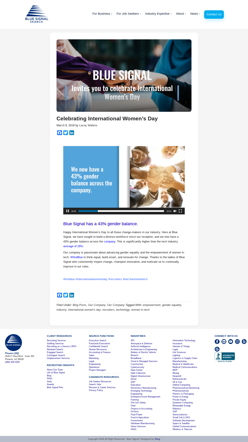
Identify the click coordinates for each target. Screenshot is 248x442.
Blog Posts (79, 305)
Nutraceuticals (180, 379)
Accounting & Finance (100, 352)
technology (123, 309)
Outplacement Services (58, 358)
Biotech (134, 355)
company (109, 241)
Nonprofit (177, 376)
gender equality (171, 305)
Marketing (94, 358)
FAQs (49, 378)
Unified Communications (184, 426)
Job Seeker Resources (100, 381)
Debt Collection (138, 373)
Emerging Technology (141, 390)
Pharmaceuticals (181, 390)
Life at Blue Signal (56, 372)
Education (136, 385)
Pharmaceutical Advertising (186, 388)
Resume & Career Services (102, 387)
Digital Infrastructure (140, 376)
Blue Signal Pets (55, 387)
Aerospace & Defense (141, 343)
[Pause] (67, 211)
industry (61, 309)
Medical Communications (185, 367)
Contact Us (214, 14)
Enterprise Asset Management (145, 396)
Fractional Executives (99, 343)
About (181, 13)
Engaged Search (55, 352)
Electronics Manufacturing (143, 388)
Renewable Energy (182, 405)
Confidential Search (98, 346)
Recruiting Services (56, 340)
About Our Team (55, 369)
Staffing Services (55, 343)
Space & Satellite (181, 423)
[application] (124, 180)
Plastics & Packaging (183, 394)
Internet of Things (181, 346)
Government (137, 420)
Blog (49, 375)
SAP (175, 411)
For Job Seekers (129, 13)
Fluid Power (136, 414)
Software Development (184, 420)
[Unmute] (175, 211)
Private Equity (179, 399)
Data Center (136, 370)
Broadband (136, 358)
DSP (133, 382)
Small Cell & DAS (181, 417)
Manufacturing (179, 361)
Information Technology (184, 340)
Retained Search (55, 349)
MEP (175, 370)
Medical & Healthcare (183, 364)
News (195, 13)
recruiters (108, 309)
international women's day (84, 309)
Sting (157, 439)
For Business (102, 13)
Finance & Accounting (141, 408)
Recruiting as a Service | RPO (61, 346)
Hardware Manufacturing (142, 423)
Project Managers (97, 370)
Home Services (138, 426)
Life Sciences (179, 352)
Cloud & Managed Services (144, 361)
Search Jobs (95, 384)
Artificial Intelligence (140, 346)
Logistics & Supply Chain (185, 358)
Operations (94, 367)
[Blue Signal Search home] (38, 14)
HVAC (134, 429)
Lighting (176, 355)
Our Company (96, 305)
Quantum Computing (183, 402)
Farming (135, 399)
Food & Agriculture (140, 417)
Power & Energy (180, 396)
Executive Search (97, 340)
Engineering (94, 364)
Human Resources (98, 349)
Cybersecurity (137, 367)
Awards (50, 384)
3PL (133, 340)
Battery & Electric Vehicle (143, 352)
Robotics (177, 408)
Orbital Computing (181, 385)
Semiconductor (180, 414)
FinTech (135, 411)
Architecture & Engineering (144, 349)
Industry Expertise (158, 13)
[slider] (121, 211)
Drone (133, 379)
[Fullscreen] (180, 211)
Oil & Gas (177, 382)
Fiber (133, 405)
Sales (91, 355)
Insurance (177, 343)
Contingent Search (56, 355)
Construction (137, 364)
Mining (176, 373)
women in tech (140, 309)
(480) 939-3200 (12, 362)
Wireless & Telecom (182, 429)
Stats (49, 381)
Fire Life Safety (138, 402)
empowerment (151, 305)
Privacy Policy (96, 390)
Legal (91, 361)
